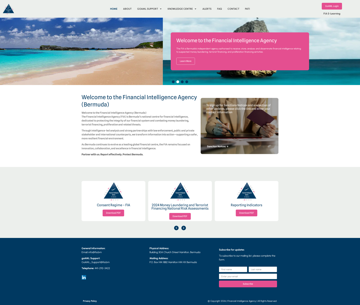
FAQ (219, 8)
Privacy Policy (90, 301)
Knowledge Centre (180, 8)
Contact (233, 8)
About (127, 8)
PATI (247, 8)
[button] (173, 81)
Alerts (207, 8)
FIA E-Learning (331, 13)
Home (113, 8)
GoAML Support (147, 8)
